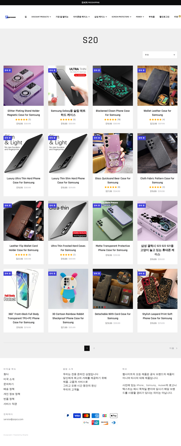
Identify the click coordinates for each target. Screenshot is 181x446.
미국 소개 (9, 379)
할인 (161, 17)
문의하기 (9, 384)
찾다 (6, 374)
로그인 (166, 17)
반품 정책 (9, 399)
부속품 (152, 17)
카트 (177, 17)
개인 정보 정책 (12, 394)
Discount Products (40, 17)
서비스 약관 (10, 404)
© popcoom (8, 435)
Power (139, 17)
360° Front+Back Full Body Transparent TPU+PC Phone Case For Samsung (23, 318)
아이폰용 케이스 (80, 17)
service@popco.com (13, 419)
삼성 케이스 (99, 17)
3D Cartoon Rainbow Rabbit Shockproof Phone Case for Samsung (68, 318)
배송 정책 (9, 389)
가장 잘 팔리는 (62, 17)
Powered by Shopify (20, 435)
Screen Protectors (120, 17)
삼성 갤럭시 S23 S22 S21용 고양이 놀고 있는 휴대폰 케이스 (157, 250)
